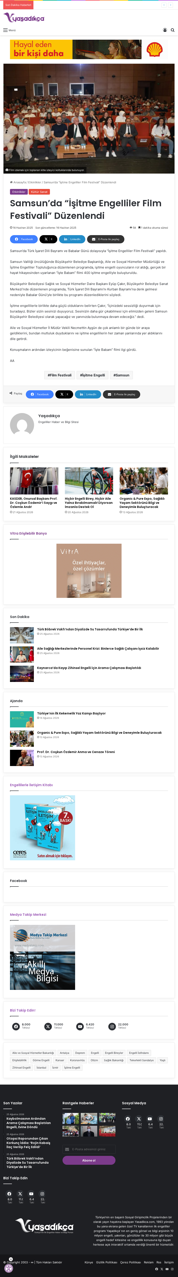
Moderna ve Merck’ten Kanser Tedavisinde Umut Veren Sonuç (78, 5)
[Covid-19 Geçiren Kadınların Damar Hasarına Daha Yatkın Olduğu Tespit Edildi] (89, 1118)
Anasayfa (19, 182)
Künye (89, 1262)
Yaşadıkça (49, 415)
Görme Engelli (41, 1060)
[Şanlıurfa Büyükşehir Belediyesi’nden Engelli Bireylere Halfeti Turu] (71, 1131)
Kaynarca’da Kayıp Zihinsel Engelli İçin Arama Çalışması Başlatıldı (89, 668)
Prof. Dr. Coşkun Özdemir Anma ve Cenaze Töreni (76, 752)
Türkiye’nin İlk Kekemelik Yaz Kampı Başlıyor (71, 713)
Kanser (60, 1060)
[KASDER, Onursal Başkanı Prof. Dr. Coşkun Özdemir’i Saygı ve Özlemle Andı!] (34, 481)
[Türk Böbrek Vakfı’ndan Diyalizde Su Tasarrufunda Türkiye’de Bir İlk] (22, 635)
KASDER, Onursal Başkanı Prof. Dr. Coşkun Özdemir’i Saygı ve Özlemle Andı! (34, 502)
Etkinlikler (34, 182)
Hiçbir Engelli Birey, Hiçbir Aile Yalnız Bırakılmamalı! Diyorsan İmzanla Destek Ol (89, 502)
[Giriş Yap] (165, 30)
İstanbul (41, 1067)
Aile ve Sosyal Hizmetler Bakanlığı (33, 1052)
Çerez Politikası (130, 1262)
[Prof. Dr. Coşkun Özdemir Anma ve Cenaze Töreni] (22, 758)
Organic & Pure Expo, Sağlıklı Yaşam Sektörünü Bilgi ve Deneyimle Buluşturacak (142, 502)
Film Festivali (60, 375)
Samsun (122, 375)
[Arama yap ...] (172, 30)
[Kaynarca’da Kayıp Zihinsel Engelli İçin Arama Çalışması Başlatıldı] (22, 674)
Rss (159, 1262)
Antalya (64, 1052)
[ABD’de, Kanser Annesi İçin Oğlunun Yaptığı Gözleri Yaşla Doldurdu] (71, 1118)
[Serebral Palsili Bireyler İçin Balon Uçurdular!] (107, 1117)
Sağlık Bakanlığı (114, 1060)
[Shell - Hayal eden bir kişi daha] (89, 49)
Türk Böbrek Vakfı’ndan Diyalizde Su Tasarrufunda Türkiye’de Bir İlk (90, 629)
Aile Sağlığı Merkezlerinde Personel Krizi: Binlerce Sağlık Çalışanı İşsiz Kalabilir (98, 648)
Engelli (95, 1052)
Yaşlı (162, 1060)
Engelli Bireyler (114, 1052)
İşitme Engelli (93, 375)
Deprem (80, 1052)
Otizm (94, 1060)
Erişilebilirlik (19, 1060)
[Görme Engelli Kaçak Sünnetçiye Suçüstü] (89, 1131)
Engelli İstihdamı (139, 1052)
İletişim (169, 1262)
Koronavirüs (77, 1060)
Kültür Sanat (39, 192)
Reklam (148, 1262)
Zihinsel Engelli (21, 1067)
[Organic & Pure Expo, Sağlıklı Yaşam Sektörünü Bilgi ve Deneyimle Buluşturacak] (144, 481)
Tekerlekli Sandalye (142, 1060)
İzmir (55, 1067)
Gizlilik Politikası (106, 1262)
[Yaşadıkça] (23, 18)
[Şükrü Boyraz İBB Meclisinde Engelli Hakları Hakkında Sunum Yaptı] (107, 1131)
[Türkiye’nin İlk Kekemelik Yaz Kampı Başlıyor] (22, 719)
